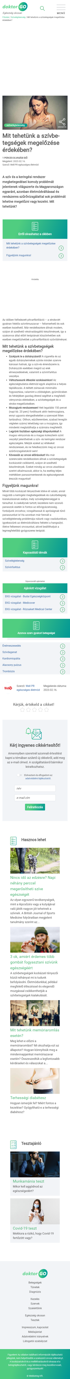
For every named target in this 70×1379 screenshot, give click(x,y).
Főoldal (5, 17)
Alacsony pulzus (11, 664)
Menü (61, 13)
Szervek (35, 1303)
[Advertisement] (35, 58)
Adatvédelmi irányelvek (35, 1336)
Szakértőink (35, 1308)
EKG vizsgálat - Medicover (20, 602)
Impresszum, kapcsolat (35, 1327)
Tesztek (35, 1320)
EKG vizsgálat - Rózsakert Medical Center (28, 609)
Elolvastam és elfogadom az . (38, 777)
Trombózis (8, 671)
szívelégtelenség (16, 125)
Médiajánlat (35, 1331)
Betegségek (35, 1282)
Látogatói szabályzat (35, 1341)
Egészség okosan (35, 1315)
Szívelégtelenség (18, 17)
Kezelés (35, 1299)
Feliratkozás (35, 807)
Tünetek (35, 1287)
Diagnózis (35, 1291)
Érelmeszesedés (11, 645)
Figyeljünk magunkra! (18, 255)
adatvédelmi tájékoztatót (38, 778)
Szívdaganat (9, 652)
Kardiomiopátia (11, 658)
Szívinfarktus (12, 567)
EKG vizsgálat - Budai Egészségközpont (27, 596)
